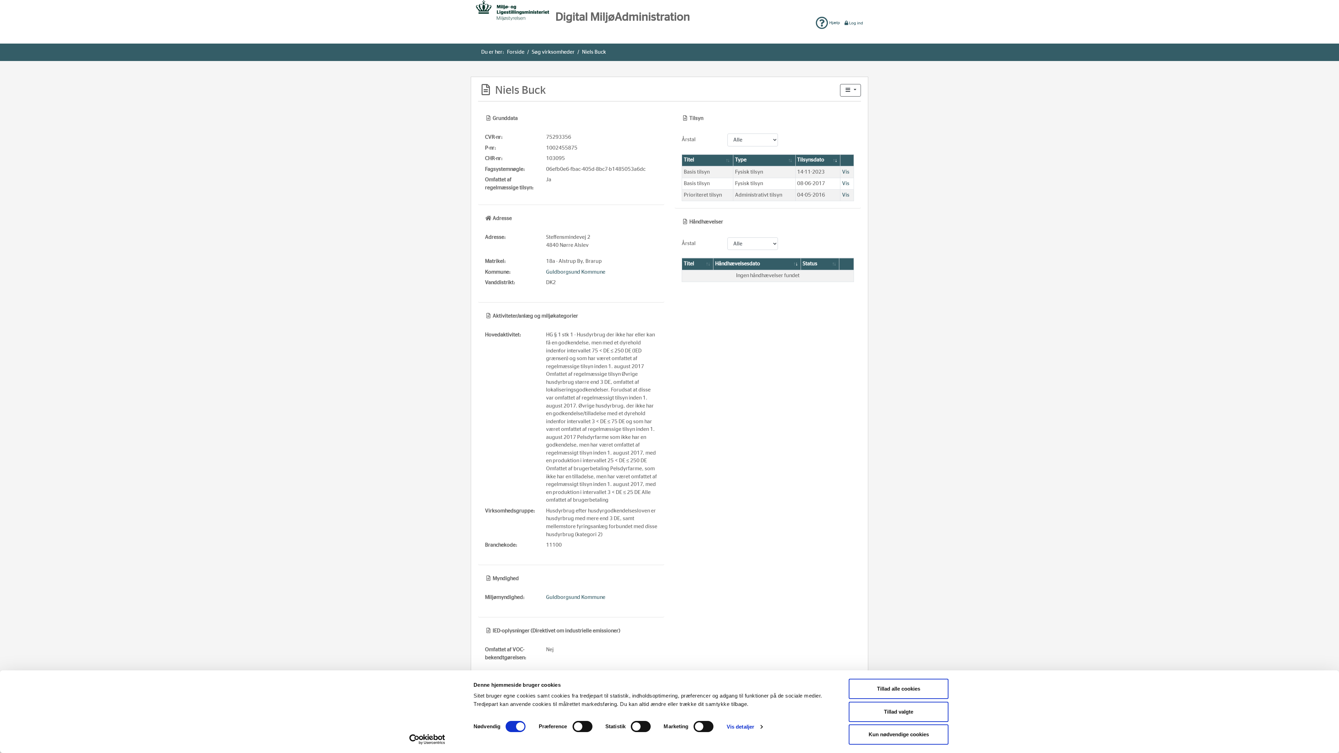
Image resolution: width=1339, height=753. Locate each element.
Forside (515, 52)
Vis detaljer (740, 727)
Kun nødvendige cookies (899, 734)
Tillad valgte (898, 712)
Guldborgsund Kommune (575, 272)
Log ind (856, 23)
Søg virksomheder (553, 52)
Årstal (689, 139)
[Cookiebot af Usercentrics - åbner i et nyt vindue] (427, 739)
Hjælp (834, 23)
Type (741, 159)
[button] (850, 90)
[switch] (582, 726)
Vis (845, 172)
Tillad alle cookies (898, 689)
